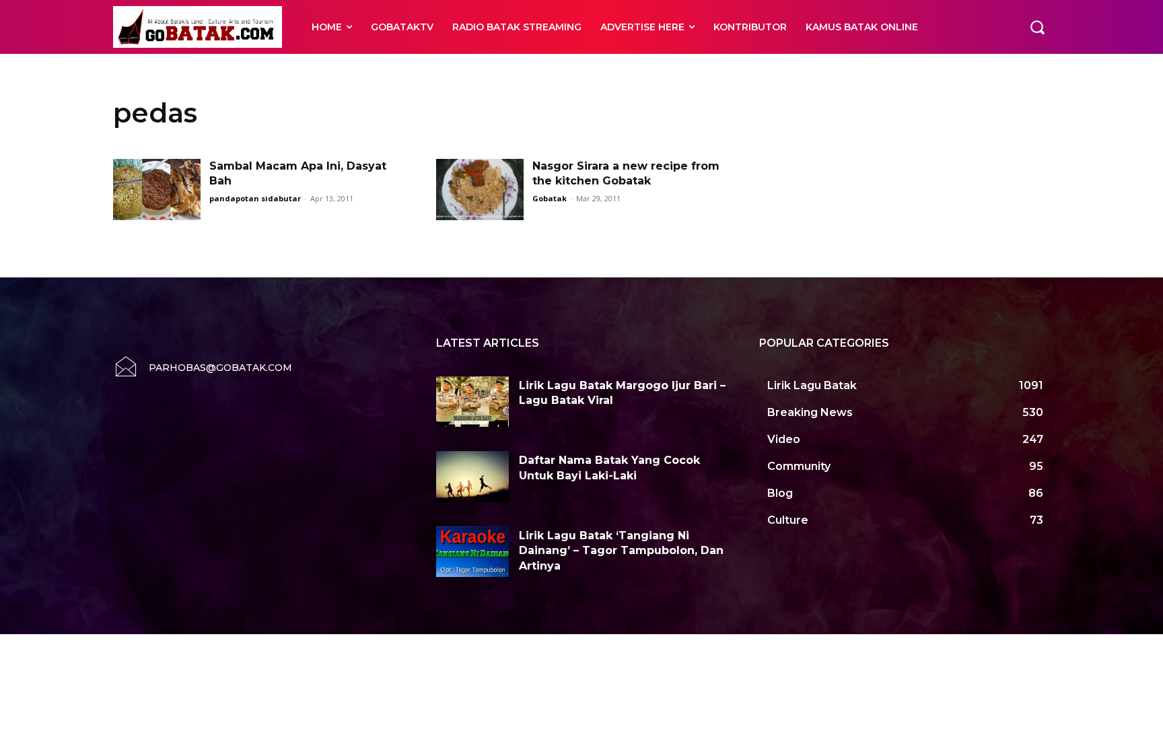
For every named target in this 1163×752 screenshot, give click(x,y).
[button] (1037, 27)
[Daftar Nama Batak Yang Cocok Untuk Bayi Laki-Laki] (472, 476)
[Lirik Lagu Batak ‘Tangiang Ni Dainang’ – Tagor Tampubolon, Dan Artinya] (472, 552)
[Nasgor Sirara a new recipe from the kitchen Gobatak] (480, 189)
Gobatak (549, 198)
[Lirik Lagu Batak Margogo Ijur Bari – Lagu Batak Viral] (472, 402)
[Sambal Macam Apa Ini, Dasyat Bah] (157, 189)
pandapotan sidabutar (255, 198)
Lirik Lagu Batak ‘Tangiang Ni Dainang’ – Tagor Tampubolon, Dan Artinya (621, 550)
